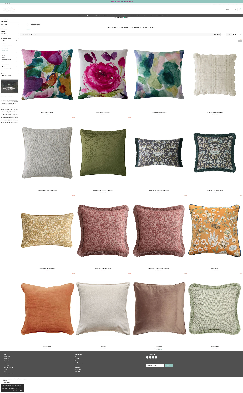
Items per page (217, 34)
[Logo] (9, 9)
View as (23, 34)
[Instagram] (7, 4)
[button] (157, 348)
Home (4, 19)
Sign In (233, 4)
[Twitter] (5, 4)
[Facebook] (3, 4)
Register (228, 4)
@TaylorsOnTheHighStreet (127, 1)
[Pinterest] (10, 4)
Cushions (7, 19)
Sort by (230, 34)
